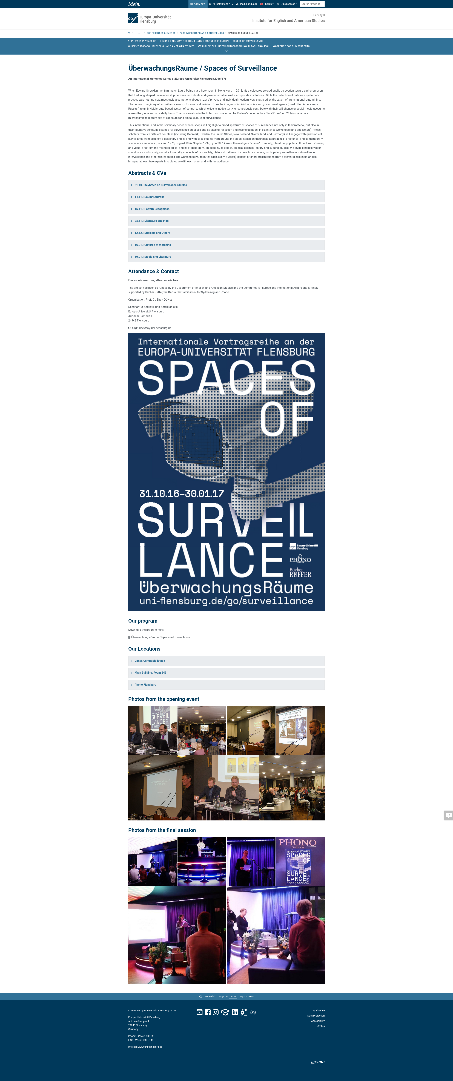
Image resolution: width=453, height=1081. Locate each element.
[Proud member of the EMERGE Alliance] (253, 1012)
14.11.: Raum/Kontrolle (149, 197)
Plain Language (248, 3)
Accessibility (318, 1021)
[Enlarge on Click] (226, 472)
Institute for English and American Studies (288, 20)
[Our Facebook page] (208, 1012)
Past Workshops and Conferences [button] (202, 33)
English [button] (268, 3)
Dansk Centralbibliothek (150, 660)
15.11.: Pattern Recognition (152, 209)
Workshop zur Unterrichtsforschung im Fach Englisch (234, 46)
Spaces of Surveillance (248, 41)
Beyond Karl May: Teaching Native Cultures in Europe (194, 41)
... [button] (139, 33)
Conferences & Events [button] (161, 33)
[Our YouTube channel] (199, 1012)
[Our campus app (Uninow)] (225, 1012)
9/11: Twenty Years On (142, 41)
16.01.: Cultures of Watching (153, 245)
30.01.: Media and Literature (153, 256)
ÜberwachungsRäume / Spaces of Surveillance (160, 637)
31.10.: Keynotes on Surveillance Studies (161, 185)
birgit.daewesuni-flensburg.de (151, 328)
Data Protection (316, 1015)
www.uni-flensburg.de (150, 1046)
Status (321, 1026)
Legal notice (318, 1010)
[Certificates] (244, 1012)
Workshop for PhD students (291, 46)
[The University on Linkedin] (235, 1012)
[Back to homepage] (149, 18)
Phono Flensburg (145, 684)
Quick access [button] (288, 3)
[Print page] (200, 996)
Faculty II (319, 15)
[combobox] (312, 4)
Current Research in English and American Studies (161, 46)
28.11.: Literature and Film (152, 220)
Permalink (210, 996)
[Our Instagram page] (216, 1012)
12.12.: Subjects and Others (152, 233)
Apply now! (200, 3)
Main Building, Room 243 (150, 672)
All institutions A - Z (223, 3)
